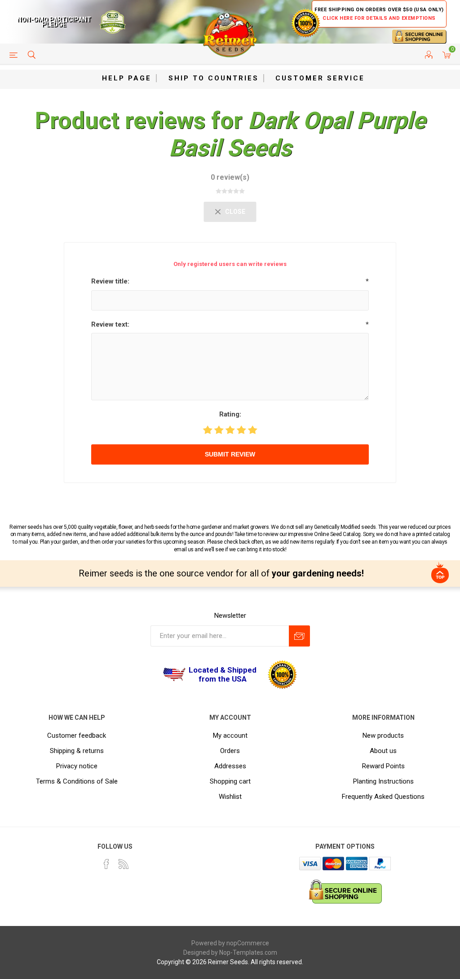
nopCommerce (247, 943)
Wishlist (230, 797)
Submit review (230, 454)
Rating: (230, 414)
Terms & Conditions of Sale (77, 781)
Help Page (126, 78)
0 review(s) (230, 177)
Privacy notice (76, 766)
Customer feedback (76, 735)
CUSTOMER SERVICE (320, 78)
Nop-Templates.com (248, 952)
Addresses (230, 766)
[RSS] (123, 864)
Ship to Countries (213, 78)
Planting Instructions (383, 781)
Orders (230, 751)
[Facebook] (106, 864)
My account (230, 735)
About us (383, 751)
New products (383, 735)
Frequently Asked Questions (383, 797)
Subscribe (299, 636)
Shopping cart (230, 781)
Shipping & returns (77, 751)
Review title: (110, 281)
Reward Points (383, 766)
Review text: (110, 324)
